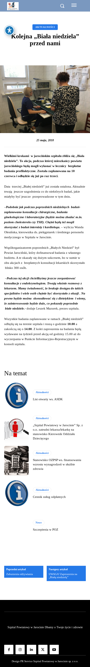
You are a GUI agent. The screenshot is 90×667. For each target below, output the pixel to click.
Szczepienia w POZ (45, 529)
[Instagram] (20, 649)
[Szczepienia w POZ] (16, 525)
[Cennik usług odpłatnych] (16, 493)
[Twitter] (43, 649)
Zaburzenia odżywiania (19, 574)
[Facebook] (8, 649)
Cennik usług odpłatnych (49, 497)
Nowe (39, 522)
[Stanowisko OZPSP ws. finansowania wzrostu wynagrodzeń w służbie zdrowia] (16, 460)
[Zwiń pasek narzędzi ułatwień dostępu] (9, 30)
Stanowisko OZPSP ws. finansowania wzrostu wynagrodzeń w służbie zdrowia (57, 464)
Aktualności (45, 27)
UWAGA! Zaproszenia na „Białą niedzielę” (63, 575)
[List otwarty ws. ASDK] (16, 395)
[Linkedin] (31, 649)
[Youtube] (54, 649)
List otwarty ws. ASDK (48, 399)
